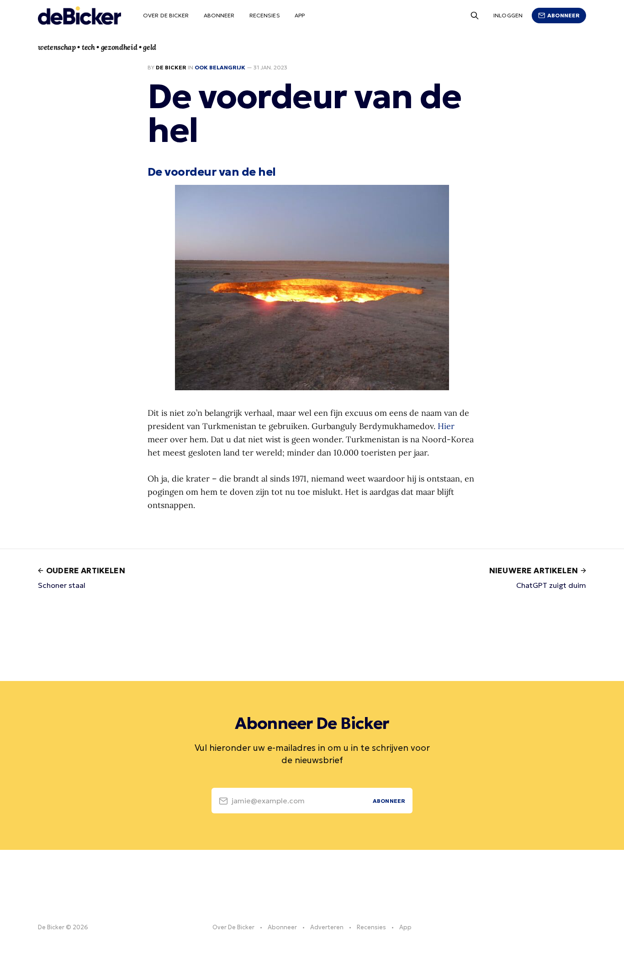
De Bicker (171, 67)
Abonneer (219, 15)
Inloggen (508, 15)
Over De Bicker (166, 15)
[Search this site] (474, 15)
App (300, 15)
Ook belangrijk (220, 67)
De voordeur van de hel (212, 171)
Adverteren (327, 927)
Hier (446, 426)
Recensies (264, 15)
